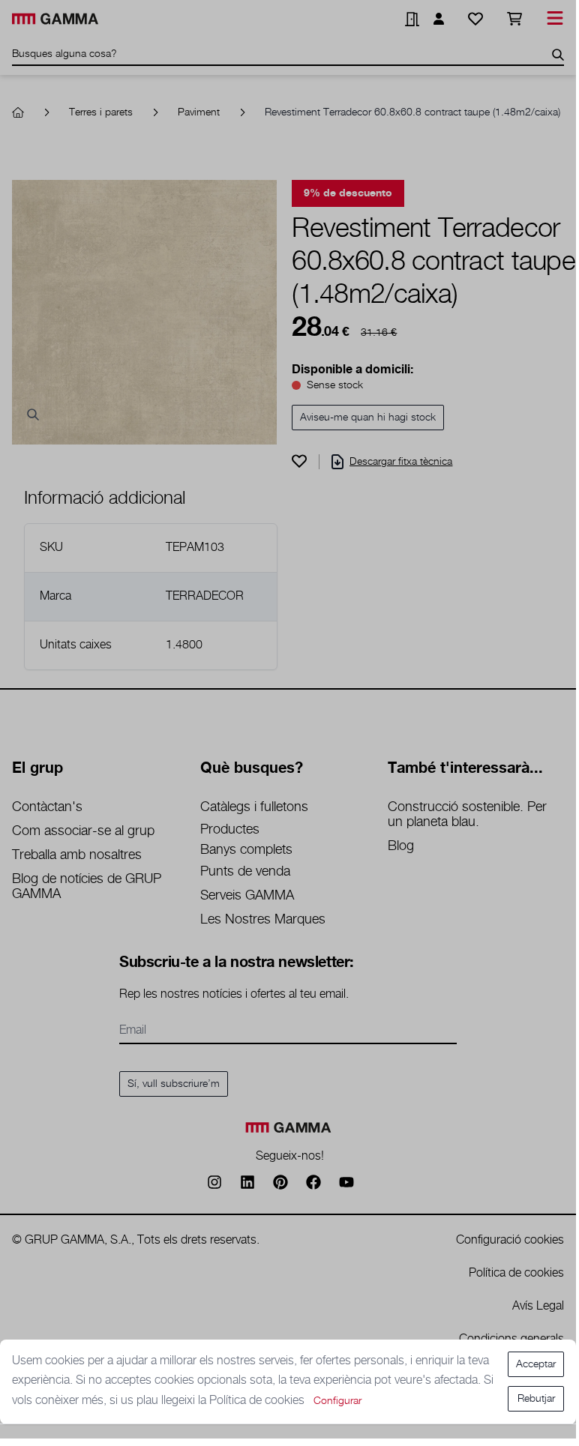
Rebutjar (536, 1399)
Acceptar (536, 1364)
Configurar (338, 1401)
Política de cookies (258, 1400)
